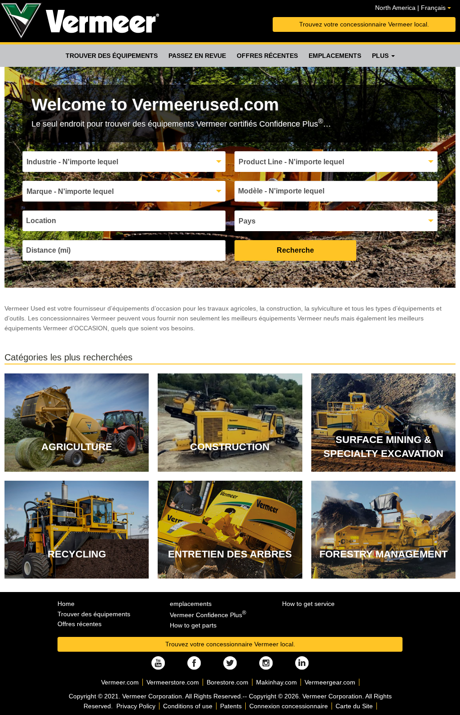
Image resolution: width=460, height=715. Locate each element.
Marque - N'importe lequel (70, 191)
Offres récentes (267, 55)
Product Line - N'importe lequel (291, 162)
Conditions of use (187, 706)
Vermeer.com (120, 682)
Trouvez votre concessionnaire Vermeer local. (364, 24)
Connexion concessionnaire (288, 706)
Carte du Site (354, 706)
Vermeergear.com (330, 682)
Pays (247, 221)
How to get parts (193, 625)
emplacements (335, 55)
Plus (381, 55)
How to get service (308, 603)
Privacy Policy (135, 706)
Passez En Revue (197, 55)
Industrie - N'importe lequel (72, 162)
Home (66, 603)
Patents (231, 706)
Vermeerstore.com (172, 682)
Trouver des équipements (112, 55)
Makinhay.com (276, 682)
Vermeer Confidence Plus (208, 614)
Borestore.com (227, 682)
